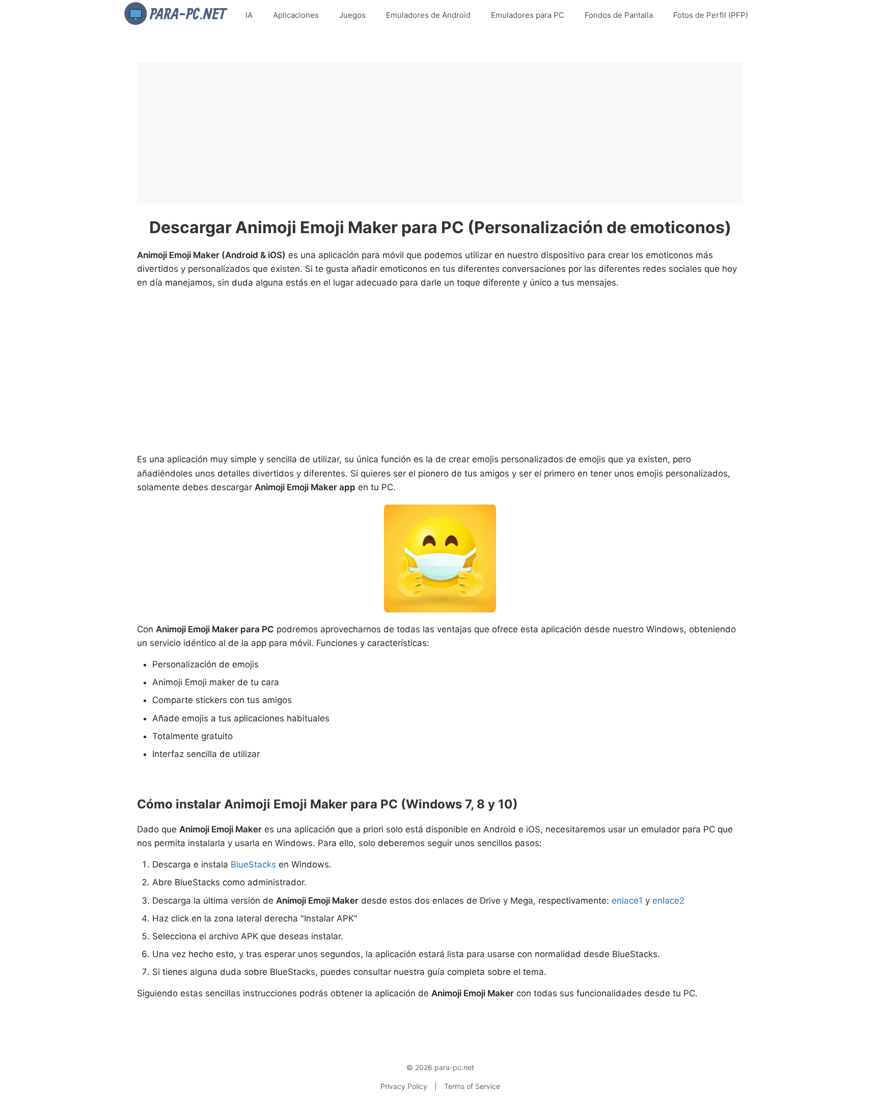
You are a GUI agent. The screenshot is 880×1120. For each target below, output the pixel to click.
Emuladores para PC (527, 15)
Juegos (352, 15)
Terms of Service (472, 1086)
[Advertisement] (440, 133)
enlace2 (668, 900)
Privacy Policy (403, 1086)
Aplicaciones (296, 15)
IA (249, 15)
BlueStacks (253, 864)
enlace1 (627, 900)
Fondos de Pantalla (619, 15)
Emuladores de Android (428, 15)
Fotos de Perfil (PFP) (710, 15)
